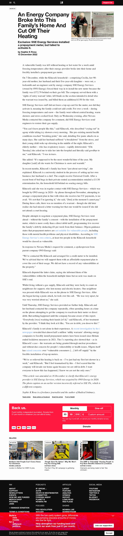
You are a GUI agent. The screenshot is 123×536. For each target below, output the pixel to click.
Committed (41, 495)
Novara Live (68, 509)
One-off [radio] (99, 408)
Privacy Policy (62, 534)
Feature (66, 491)
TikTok (92, 495)
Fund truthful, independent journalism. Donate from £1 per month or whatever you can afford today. (32, 413)
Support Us (107, 2)
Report (66, 497)
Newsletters (16, 493)
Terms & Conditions (19, 512)
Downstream (69, 512)
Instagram (94, 491)
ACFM (38, 491)
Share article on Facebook (41, 397)
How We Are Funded (19, 497)
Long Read (67, 499)
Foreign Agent (43, 497)
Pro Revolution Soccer (44, 510)
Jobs (11, 504)
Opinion (66, 495)
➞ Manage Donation (19, 508)
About (12, 488)
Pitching (13, 501)
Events (12, 495)
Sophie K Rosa (29, 52)
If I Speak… (41, 488)
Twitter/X (94, 493)
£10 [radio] (77, 414)
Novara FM (41, 501)
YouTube (93, 488)
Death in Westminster (47, 493)
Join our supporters (103, 525)
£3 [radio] (65, 414)
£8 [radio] (71, 414)
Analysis (66, 493)
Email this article (57, 397)
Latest (65, 488)
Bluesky (93, 497)
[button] (11, 2)
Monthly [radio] (74, 408)
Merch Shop (15, 499)
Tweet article (26, 397)
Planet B (40, 499)
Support (13, 491)
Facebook (94, 499)
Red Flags (67, 501)
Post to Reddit (70, 397)
